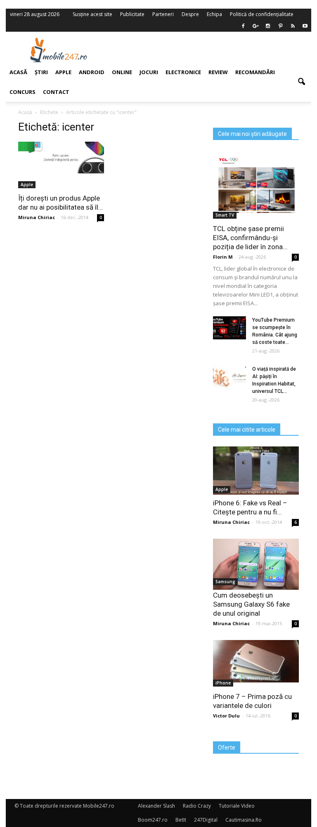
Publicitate (132, 14)
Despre (190, 14)
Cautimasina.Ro (243, 819)
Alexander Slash (156, 805)
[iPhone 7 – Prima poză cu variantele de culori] (256, 661)
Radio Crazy (197, 805)
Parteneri (163, 14)
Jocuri (149, 72)
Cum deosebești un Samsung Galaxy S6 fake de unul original (251, 604)
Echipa (214, 14)
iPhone (223, 683)
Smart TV (224, 215)
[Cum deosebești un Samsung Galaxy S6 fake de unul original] (256, 564)
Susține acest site (92, 14)
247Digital (206, 819)
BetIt (180, 819)
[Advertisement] (211, 49)
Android (91, 72)
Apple (221, 489)
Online (122, 72)
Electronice (183, 72)
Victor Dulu (226, 716)
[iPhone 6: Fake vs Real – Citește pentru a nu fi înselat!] (256, 470)
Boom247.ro (153, 819)
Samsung (225, 581)
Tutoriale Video (237, 805)
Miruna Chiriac (231, 522)
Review (218, 72)
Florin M (223, 257)
